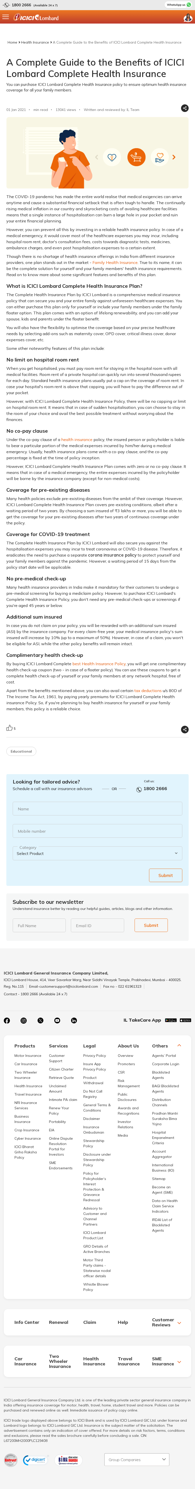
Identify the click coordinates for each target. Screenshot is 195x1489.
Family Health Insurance (115, 262)
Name (23, 808)
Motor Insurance (27, 1055)
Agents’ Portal (164, 1055)
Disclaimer (91, 1118)
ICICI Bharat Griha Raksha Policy (25, 1152)
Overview (125, 1055)
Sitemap (159, 1178)
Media (123, 1135)
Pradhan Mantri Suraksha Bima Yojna (165, 1118)
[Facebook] (7, 1021)
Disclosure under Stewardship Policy (97, 1159)
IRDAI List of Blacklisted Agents (162, 1225)
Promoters (126, 1064)
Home (12, 42)
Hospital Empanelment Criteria (163, 1137)
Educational (21, 751)
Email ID (83, 925)
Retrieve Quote (61, 1077)
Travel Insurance (28, 1094)
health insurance (76, 439)
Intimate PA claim (63, 1099)
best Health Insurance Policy (99, 663)
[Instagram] (24, 1021)
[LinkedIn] (74, 1021)
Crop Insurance (26, 1130)
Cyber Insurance (27, 1138)
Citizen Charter (61, 1069)
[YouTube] (57, 1021)
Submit (165, 875)
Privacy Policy (94, 1055)
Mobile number (32, 831)
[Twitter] (40, 1021)
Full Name (27, 925)
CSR (121, 1072)
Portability (57, 1121)
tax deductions (148, 690)
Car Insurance (25, 1064)
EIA (51, 1130)
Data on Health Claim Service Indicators (165, 1206)
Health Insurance (35, 42)
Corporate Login (165, 1064)
